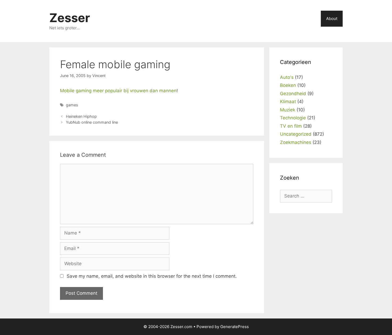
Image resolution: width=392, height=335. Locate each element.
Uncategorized (295, 134)
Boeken (288, 85)
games (72, 105)
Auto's (287, 77)
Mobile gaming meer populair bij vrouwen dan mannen (118, 90)
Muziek (287, 109)
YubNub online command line (92, 122)
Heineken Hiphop (81, 116)
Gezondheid (293, 93)
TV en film (291, 126)
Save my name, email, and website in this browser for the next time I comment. (152, 276)
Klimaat (288, 101)
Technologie (293, 117)
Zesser (69, 17)
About (331, 18)
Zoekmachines (295, 142)
